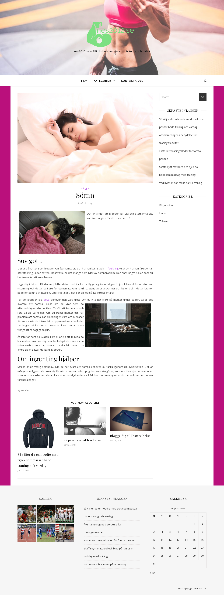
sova (47, 299)
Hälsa (85, 188)
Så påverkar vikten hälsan (83, 440)
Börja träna (166, 205)
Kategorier (102, 80)
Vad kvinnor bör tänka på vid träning (180, 182)
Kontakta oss (132, 80)
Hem (84, 80)
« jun (152, 572)
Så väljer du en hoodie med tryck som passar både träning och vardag (38, 460)
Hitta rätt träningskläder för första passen (109, 540)
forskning (113, 268)
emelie (25, 390)
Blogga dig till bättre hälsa (130, 436)
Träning (163, 221)
